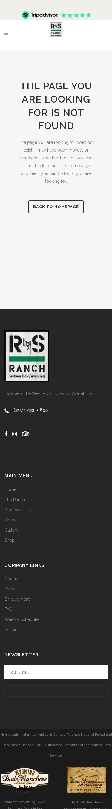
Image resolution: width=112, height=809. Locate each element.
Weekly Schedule (21, 619)
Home (10, 489)
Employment (17, 599)
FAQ (8, 609)
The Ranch (14, 499)
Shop (9, 540)
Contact (11, 578)
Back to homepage (56, 206)
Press (9, 589)
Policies (11, 629)
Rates (9, 520)
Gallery (11, 530)
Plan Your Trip (17, 509)
